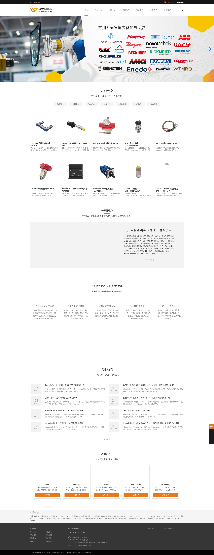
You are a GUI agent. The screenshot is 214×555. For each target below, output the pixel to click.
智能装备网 (53, 539)
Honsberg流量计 (89, 541)
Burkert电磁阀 (39, 541)
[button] (4, 49)
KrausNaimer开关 (118, 539)
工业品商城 (44, 539)
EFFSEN (32, 544)
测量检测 (122, 104)
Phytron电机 (77, 541)
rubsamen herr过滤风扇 (137, 541)
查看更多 (107, 463)
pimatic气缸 (161, 539)
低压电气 (60, 104)
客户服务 (139, 10)
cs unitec (62, 539)
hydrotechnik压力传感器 (156, 541)
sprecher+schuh (140, 539)
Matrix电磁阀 (106, 539)
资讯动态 (126, 10)
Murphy (129, 539)
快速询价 (153, 10)
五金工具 (154, 104)
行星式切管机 (86, 539)
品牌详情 (47, 518)
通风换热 (138, 104)
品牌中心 (112, 10)
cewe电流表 (171, 539)
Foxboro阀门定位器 (64, 541)
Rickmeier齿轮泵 (111, 541)
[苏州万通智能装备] (41, 10)
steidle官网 (151, 539)
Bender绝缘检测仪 (73, 539)
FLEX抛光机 (96, 539)
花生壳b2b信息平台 (173, 541)
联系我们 (167, 10)
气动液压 (91, 104)
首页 (86, 10)
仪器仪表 (76, 104)
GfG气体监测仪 (51, 541)
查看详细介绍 (149, 260)
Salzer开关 (100, 541)
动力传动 (107, 104)
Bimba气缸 (123, 541)
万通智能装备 (34, 539)
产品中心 (98, 10)
